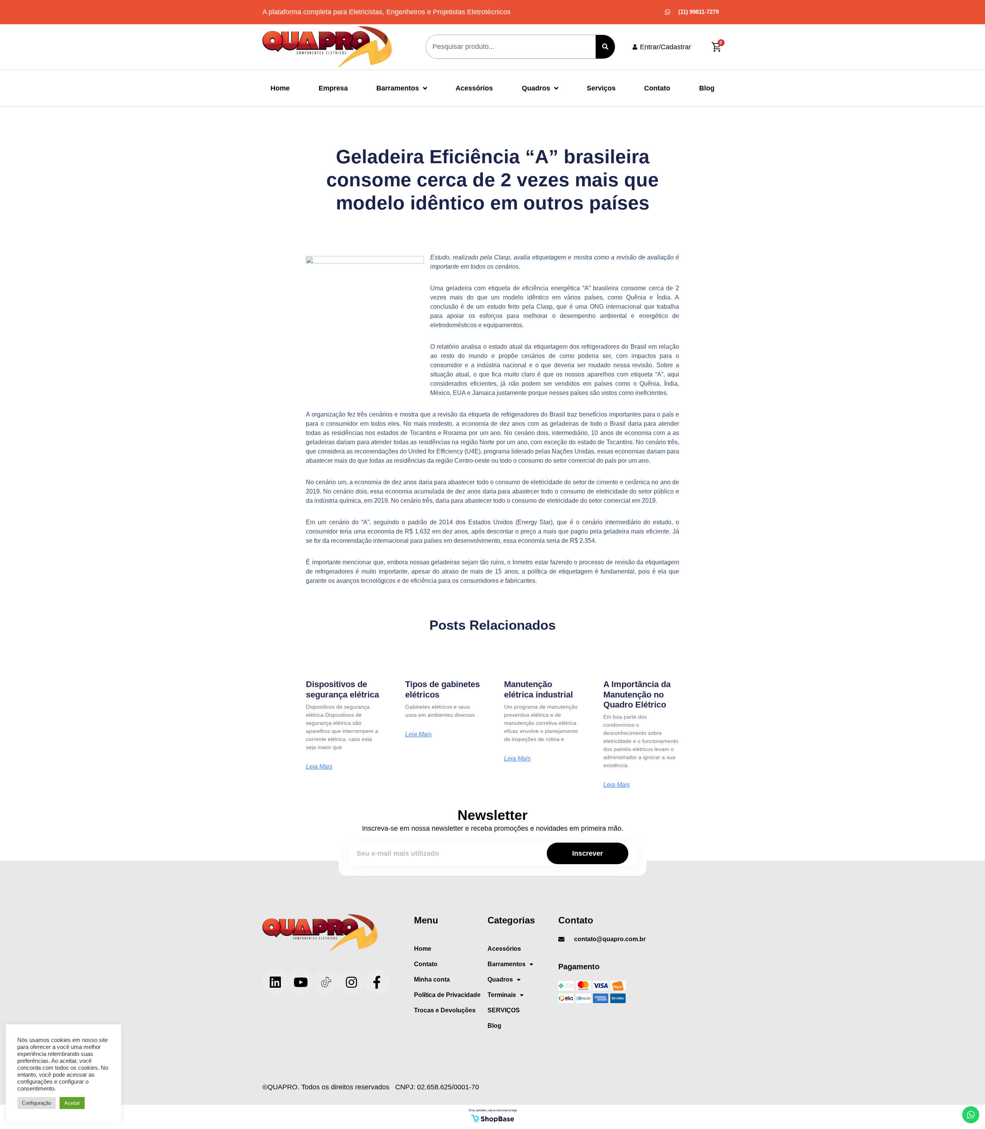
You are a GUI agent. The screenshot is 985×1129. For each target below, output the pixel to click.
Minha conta (432, 979)
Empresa (333, 88)
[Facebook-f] (376, 982)
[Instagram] (351, 982)
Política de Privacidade (447, 995)
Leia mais (319, 767)
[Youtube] (300, 982)
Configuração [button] (36, 1103)
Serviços (601, 88)
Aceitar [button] (72, 1103)
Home (280, 88)
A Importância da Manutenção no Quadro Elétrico (637, 694)
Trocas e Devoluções (445, 1010)
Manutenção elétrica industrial (538, 689)
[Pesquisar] (605, 47)
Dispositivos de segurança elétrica (342, 689)
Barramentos (397, 88)
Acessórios (474, 88)
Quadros (536, 88)
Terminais (501, 995)
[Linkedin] (275, 982)
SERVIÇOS (503, 1010)
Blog (707, 88)
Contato (657, 88)
